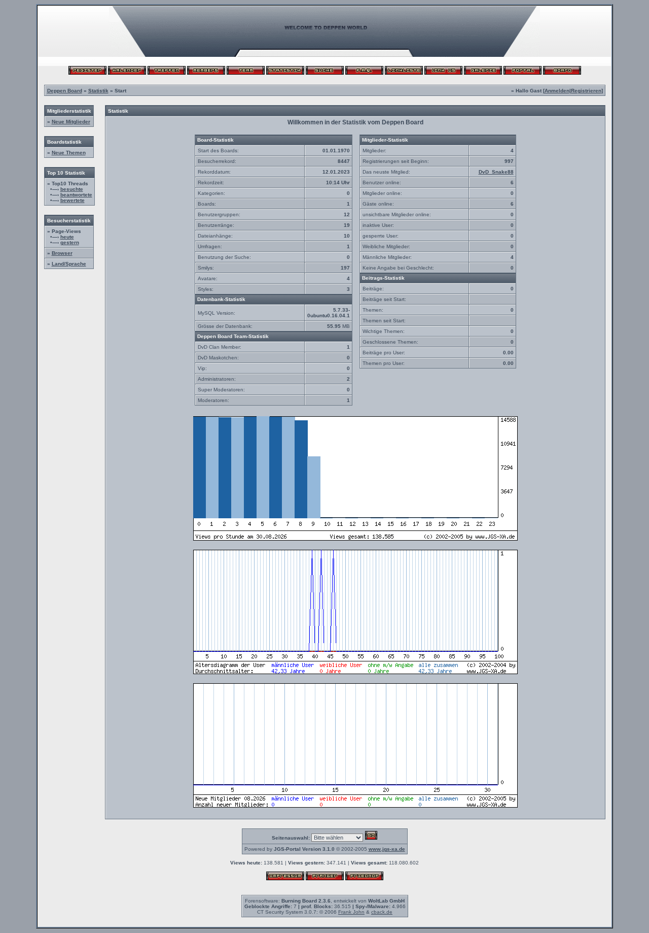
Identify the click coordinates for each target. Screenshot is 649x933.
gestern (69, 242)
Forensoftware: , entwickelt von (325, 901)
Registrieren (586, 90)
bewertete (72, 200)
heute (67, 237)
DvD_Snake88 (496, 172)
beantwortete (76, 194)
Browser (62, 253)
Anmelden (557, 90)
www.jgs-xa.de (387, 849)
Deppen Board (64, 90)
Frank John (351, 912)
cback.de (381, 912)
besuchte (71, 189)
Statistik (98, 90)
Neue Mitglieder (71, 121)
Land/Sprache (69, 263)
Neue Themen (69, 152)
